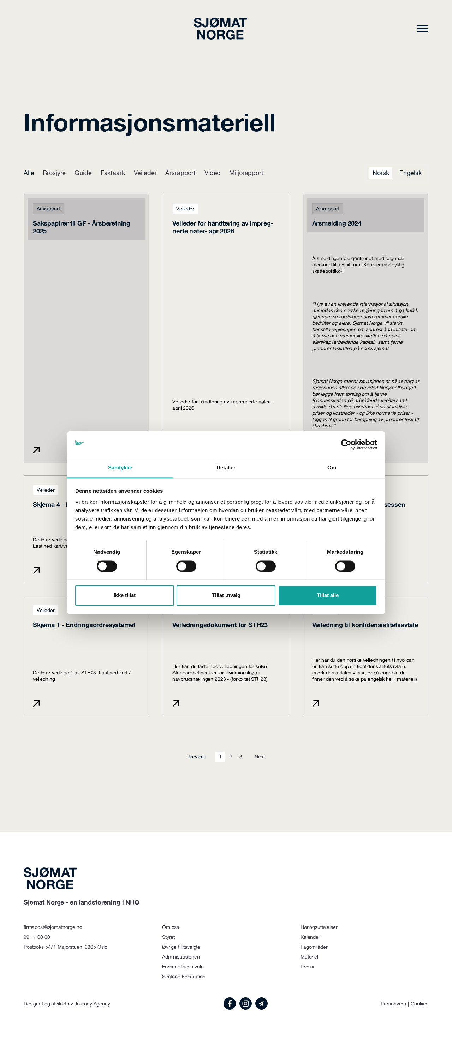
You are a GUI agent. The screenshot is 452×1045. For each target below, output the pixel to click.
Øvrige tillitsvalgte (181, 947)
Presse (308, 966)
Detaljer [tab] (226, 468)
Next (259, 756)
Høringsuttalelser (319, 927)
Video (212, 172)
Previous (196, 756)
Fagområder (314, 947)
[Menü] (422, 28)
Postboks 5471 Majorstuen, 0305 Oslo (65, 947)
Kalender (310, 937)
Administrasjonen (181, 957)
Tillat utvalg (226, 596)
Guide (83, 172)
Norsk (381, 172)
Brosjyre (54, 172)
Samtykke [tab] (120, 468)
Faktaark (113, 172)
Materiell (310, 957)
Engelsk (410, 172)
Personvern (393, 1004)
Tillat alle (328, 596)
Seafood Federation (183, 976)
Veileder (145, 172)
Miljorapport (246, 172)
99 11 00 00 (37, 937)
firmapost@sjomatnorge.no (53, 927)
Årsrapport (180, 172)
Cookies (419, 1004)
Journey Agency (92, 1004)
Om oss (170, 927)
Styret (168, 937)
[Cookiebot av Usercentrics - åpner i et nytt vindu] (346, 444)
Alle (29, 172)
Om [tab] (331, 468)
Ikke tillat (125, 596)
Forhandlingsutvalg (182, 966)
